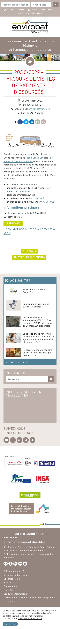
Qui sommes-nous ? (13, 571)
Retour (31, 251)
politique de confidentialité (30, 618)
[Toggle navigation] (30, 61)
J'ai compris (10, 624)
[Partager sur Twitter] (26, 122)
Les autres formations (15, 593)
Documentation (11, 578)
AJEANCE (48, 201)
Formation (8, 590)
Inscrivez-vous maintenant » (30, 13)
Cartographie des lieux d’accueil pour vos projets (29, 597)
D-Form (39, 198)
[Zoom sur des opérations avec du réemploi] (14, 305)
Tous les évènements (31, 257)
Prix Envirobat (10, 601)
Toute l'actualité (18, 362)
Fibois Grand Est (34, 157)
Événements (10, 586)
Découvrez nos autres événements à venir (29, 231)
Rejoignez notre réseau (15, 574)
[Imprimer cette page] (43, 122)
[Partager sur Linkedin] (31, 122)
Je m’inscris (13, 223)
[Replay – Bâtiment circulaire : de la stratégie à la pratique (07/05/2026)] (14, 352)
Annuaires (8, 582)
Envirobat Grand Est (39, 108)
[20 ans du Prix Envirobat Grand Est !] (14, 290)
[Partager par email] (37, 122)
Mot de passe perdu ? (16, 10)
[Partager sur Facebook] (20, 122)
